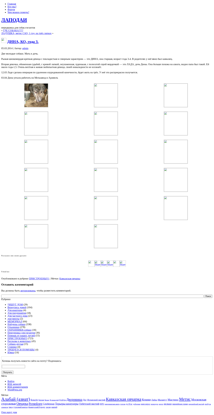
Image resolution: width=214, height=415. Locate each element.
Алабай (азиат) (15, 399)
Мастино (173, 399)
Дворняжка (74, 399)
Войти (11, 381)
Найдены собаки (16, 324)
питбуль (208, 404)
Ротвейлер (35, 403)
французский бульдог (36, 407)
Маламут (162, 400)
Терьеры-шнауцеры (66, 403)
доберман (136, 404)
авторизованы (27, 290)
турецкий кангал (20, 407)
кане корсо (145, 404)
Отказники (13, 327)
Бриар (47, 400)
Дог (85, 400)
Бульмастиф (54, 400)
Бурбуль (62, 400)
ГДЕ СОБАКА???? (13, 30)
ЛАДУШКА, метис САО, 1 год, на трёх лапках (26, 33)
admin (25, 48)
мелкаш (168, 403)
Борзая (41, 400)
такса (11, 407)
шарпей (54, 407)
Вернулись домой (17, 307)
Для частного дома (18, 315)
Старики (12, 346)
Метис (185, 399)
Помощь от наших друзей (21, 335)
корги (161, 404)
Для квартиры (15, 310)
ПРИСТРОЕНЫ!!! (39, 278)
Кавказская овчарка (69, 278)
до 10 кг (129, 404)
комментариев (18, 387)
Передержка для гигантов (21, 332)
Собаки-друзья (15, 344)
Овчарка (22, 403)
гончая (122, 404)
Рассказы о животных (19, 341)
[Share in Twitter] (91, 266)
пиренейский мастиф (196, 404)
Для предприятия (17, 313)
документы (13, 318)
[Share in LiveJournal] (116, 266)
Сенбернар (49, 403)
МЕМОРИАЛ (15, 321)
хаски (48, 407)
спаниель (4, 407)
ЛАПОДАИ (14, 20)
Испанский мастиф (96, 400)
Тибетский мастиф (89, 403)
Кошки (146, 399)
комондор (154, 404)
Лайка (154, 400)
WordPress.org (15, 389)
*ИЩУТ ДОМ (15, 304)
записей (14, 384)
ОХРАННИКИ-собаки (19, 330)
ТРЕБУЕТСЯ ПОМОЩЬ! (21, 349)
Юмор (11, 352)
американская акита (112, 404)
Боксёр (34, 399)
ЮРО (102, 404)
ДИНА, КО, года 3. (23, 42)
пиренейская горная (180, 404)
